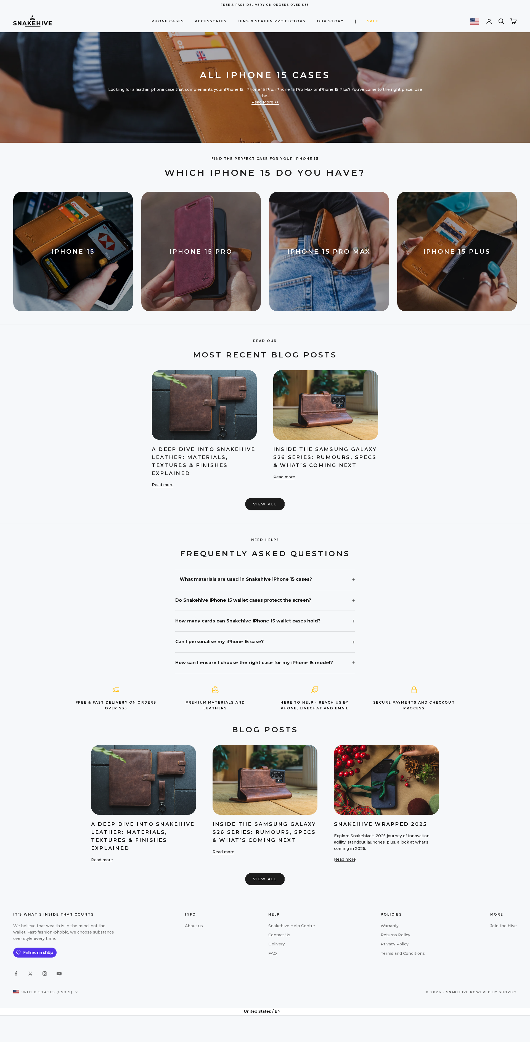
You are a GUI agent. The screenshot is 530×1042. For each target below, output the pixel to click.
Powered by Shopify (493, 992)
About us (194, 925)
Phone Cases (168, 21)
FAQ (272, 953)
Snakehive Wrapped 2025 (380, 824)
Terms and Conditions (403, 953)
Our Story (330, 21)
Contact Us (279, 934)
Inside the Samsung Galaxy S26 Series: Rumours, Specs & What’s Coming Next (325, 457)
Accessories (211, 21)
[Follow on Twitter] (30, 973)
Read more (163, 484)
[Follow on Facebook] (16, 973)
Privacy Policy (395, 944)
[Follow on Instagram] (44, 973)
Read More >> (265, 102)
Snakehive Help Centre (291, 925)
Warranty (390, 925)
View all (265, 504)
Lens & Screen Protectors (272, 21)
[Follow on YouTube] (59, 973)
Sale (372, 21)
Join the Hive (503, 925)
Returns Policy (395, 934)
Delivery (276, 944)
